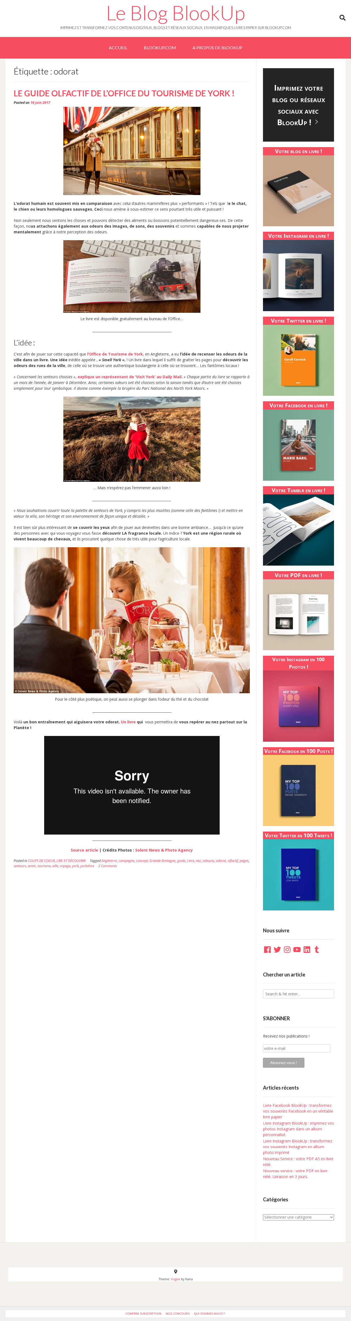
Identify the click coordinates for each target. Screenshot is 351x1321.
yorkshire (87, 866)
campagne (126, 860)
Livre (190, 860)
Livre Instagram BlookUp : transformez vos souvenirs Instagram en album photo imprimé (297, 1146)
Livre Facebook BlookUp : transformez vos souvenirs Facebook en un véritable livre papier (298, 1111)
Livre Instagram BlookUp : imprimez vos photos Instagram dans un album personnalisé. (298, 1129)
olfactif (233, 860)
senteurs (20, 866)
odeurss (208, 860)
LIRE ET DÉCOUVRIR (71, 860)
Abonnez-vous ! (283, 1062)
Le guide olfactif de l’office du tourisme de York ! (124, 93)
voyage (65, 866)
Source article (84, 850)
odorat (221, 860)
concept (142, 860)
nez (198, 860)
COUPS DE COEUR (41, 860)
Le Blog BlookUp (175, 12)
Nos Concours (177, 1313)
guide (181, 860)
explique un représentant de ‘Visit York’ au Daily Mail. (131, 376)
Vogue (175, 1279)
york (75, 866)
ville (55, 866)
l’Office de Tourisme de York (115, 354)
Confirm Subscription (143, 1313)
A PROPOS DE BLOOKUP (217, 47)
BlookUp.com (160, 47)
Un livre (128, 721)
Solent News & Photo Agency (163, 850)
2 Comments (107, 866)
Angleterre (109, 860)
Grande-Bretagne (162, 860)
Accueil (118, 47)
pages (244, 860)
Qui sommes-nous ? (209, 1313)
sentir (32, 866)
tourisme (44, 866)
